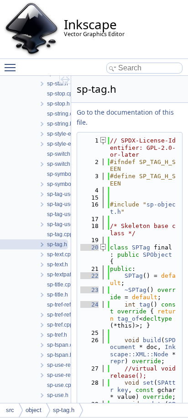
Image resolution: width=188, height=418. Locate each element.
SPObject (157, 254)
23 (89, 289)
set (148, 382)
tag (144, 304)
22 (89, 275)
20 (89, 247)
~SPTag (135, 289)
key (122, 389)
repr (117, 361)
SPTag (141, 247)
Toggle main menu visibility (12, 67)
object (34, 410)
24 (89, 304)
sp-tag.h (63, 410)
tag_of (128, 318)
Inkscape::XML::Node (143, 351)
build (152, 340)
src (10, 410)
